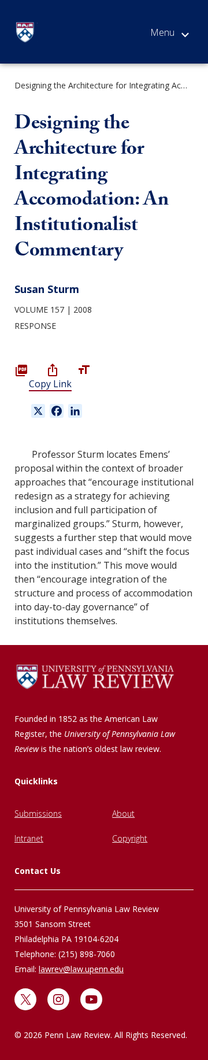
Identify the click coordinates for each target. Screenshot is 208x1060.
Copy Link (50, 383)
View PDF (21, 370)
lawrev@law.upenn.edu (81, 968)
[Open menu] (170, 35)
